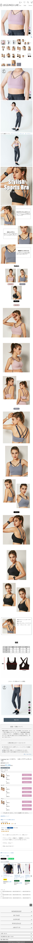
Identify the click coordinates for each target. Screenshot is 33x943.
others (19, 5)
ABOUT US (16, 927)
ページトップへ (31, 905)
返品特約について (5, 816)
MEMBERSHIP (16, 911)
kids (25, 5)
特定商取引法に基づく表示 (7, 936)
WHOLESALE (16, 923)
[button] (2, 876)
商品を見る (16, 720)
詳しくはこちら (27, 754)
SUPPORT (16, 919)
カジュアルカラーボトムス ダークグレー (21, 133)
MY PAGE (16, 915)
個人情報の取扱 (4, 939)
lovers (30, 5)
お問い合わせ (4, 933)
